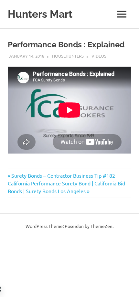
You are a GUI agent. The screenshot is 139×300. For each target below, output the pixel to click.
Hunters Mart (40, 14)
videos (98, 56)
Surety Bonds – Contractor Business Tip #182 (63, 175)
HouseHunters (68, 56)
